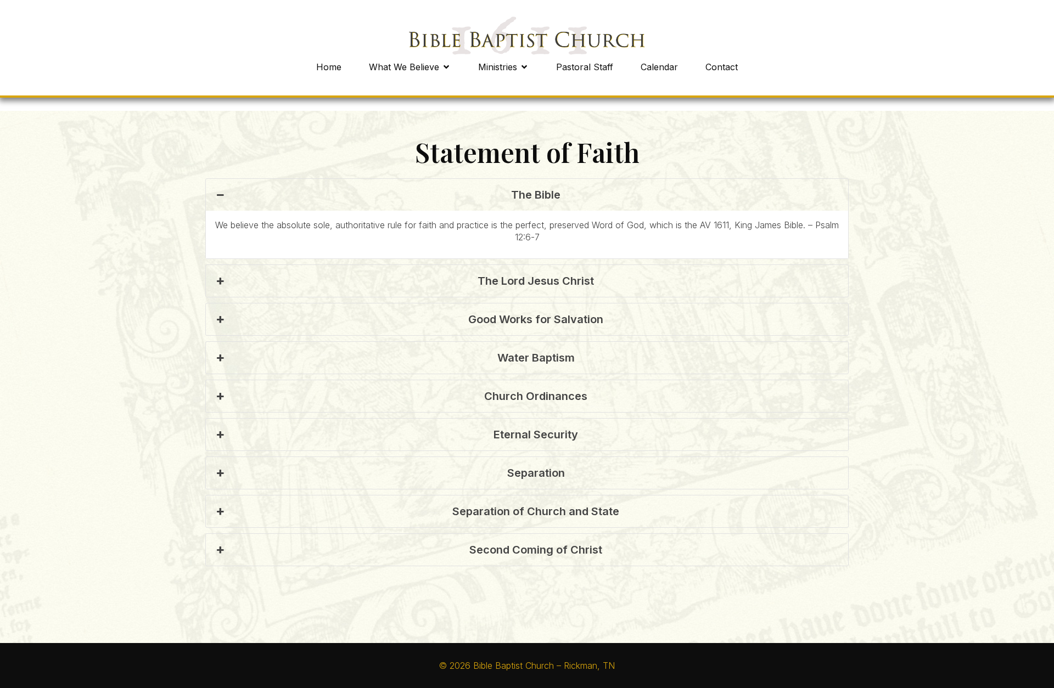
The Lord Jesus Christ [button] (536, 280)
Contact (721, 66)
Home (328, 66)
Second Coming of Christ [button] (535, 549)
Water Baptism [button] (536, 357)
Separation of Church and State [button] (535, 511)
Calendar (659, 66)
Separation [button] (536, 473)
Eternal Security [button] (536, 434)
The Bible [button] (535, 194)
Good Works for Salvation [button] (535, 319)
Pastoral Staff (584, 66)
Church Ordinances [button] (535, 396)
